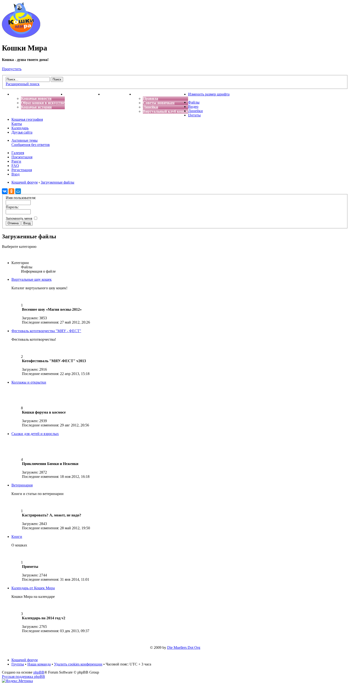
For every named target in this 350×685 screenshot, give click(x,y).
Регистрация (21, 170)
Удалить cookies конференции (78, 664)
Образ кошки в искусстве (43, 103)
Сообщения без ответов (30, 145)
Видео (193, 107)
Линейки (150, 107)
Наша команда (39, 664)
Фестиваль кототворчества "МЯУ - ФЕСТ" (46, 331)
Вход (15, 174)
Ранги (16, 161)
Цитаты (194, 115)
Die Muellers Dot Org (183, 647)
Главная (18, 94)
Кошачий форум (24, 660)
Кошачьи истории (36, 107)
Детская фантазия (117, 94)
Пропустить (11, 69)
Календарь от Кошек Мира (33, 588)
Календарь (20, 128)
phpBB (38, 672)
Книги (16, 537)
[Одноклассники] (11, 191)
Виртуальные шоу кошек (31, 279)
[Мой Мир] (18, 191)
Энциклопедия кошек (83, 94)
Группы (17, 664)
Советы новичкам (159, 103)
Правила (150, 98)
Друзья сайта (21, 132)
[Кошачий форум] (21, 36)
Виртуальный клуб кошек (165, 111)
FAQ (15, 166)
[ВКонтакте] (5, 191)
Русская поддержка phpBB (23, 677)
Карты (16, 124)
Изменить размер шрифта (209, 94)
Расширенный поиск (23, 84)
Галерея (17, 153)
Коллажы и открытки (28, 382)
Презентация (21, 157)
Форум (139, 94)
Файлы (194, 102)
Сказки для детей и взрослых (35, 434)
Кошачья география (27, 119)
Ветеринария (22, 485)
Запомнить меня (19, 218)
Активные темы (24, 140)
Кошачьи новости (36, 98)
